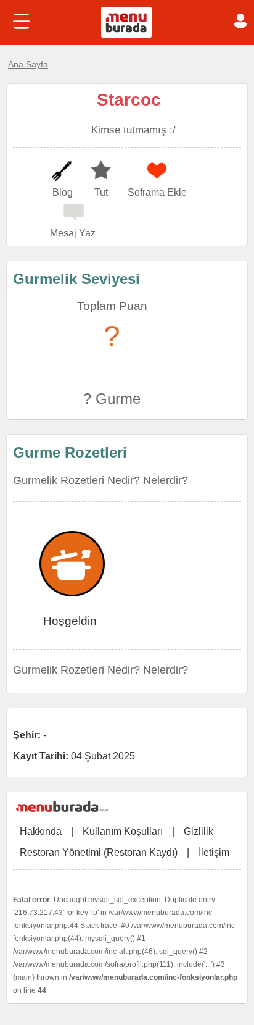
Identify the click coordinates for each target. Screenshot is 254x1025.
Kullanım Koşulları (123, 831)
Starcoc (129, 99)
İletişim (214, 852)
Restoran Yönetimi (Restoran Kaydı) (99, 852)
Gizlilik (198, 831)
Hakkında (41, 831)
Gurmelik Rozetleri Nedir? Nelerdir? (100, 480)
